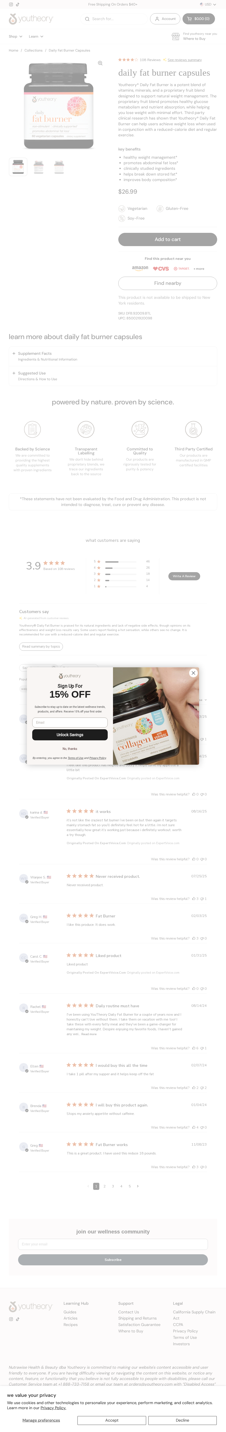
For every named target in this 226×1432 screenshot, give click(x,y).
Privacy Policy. (53, 1408)
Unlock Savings (70, 734)
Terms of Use (75, 758)
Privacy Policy (97, 758)
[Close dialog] (193, 673)
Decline (182, 1420)
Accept (112, 1420)
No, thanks (70, 749)
